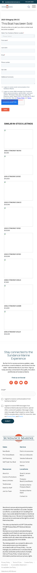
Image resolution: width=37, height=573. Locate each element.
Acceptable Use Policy (8, 567)
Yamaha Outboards (26, 458)
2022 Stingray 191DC (12, 228)
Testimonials (7, 484)
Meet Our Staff (7, 488)
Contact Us (23, 496)
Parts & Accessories (26, 451)
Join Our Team (7, 491)
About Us (6, 473)
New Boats (6, 451)
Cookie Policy (28, 562)
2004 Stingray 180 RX (12, 151)
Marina (22, 465)
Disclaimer (4, 565)
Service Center (25, 462)
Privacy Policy (11, 416)
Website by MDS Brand (8, 571)
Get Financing (7, 458)
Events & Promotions (9, 477)
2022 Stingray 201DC (12, 254)
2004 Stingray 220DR (12, 306)
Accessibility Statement (19, 565)
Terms (21, 416)
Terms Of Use (17, 562)
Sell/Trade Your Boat (9, 462)
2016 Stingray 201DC (12, 176)
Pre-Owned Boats (8, 455)
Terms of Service (25, 527)
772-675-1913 (29, 2)
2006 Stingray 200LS (12, 280)
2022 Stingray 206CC (12, 202)
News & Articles (8, 481)
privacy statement (9, 540)
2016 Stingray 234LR (12, 332)
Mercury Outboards (26, 455)
